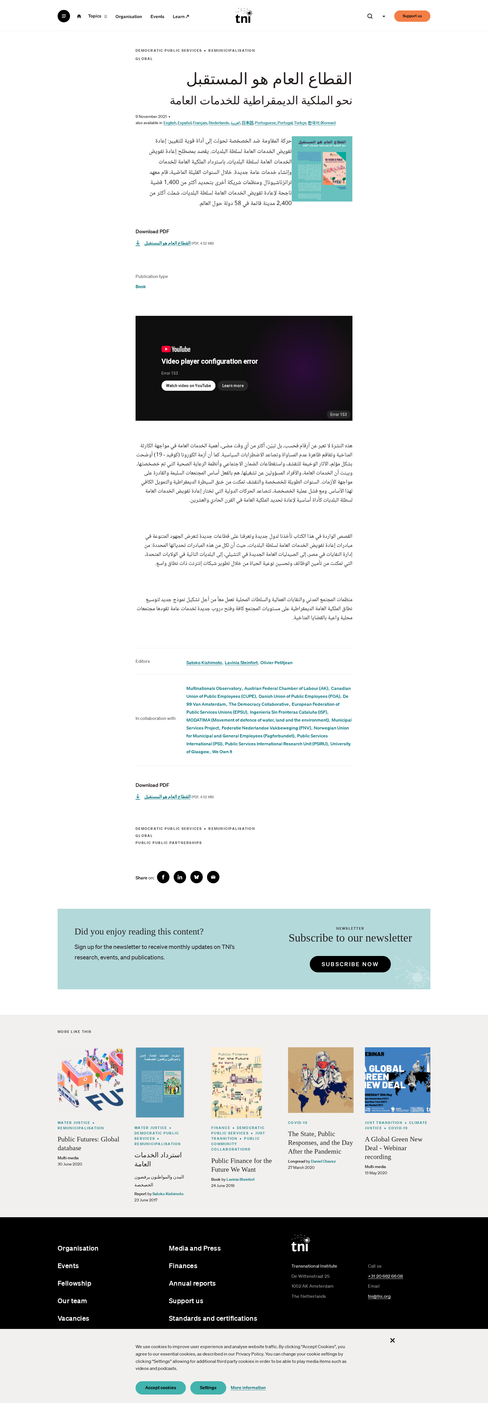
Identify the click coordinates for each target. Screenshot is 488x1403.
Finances (183, 1266)
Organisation (129, 16)
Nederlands (219, 122)
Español (184, 122)
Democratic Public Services (169, 50)
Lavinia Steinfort (241, 662)
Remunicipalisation (231, 50)
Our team (72, 1301)
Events (157, 16)
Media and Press (195, 1248)
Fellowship (74, 1283)
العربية (235, 123)
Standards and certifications (213, 1318)
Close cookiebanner (392, 1340)
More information (248, 1387)
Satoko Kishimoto (204, 662)
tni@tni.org (379, 1296)
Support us (412, 15)
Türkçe (300, 122)
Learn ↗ (181, 16)
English (170, 122)
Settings (208, 1387)
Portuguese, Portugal (274, 122)
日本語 (248, 122)
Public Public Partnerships (169, 842)
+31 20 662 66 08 (385, 1276)
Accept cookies (160, 1387)
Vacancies (74, 1318)
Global (144, 58)
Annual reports (192, 1283)
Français (200, 122)
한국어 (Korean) (322, 122)
